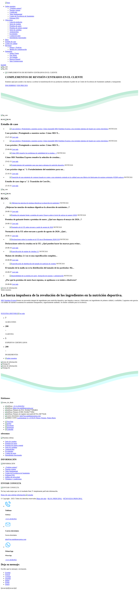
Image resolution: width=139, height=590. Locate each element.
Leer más (15, 137)
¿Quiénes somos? (16, 8)
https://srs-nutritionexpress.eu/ (23, 408)
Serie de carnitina (15, 30)
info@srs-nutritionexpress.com (30, 416)
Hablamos (8, 51)
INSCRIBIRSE (10, 85)
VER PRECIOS (22, 85)
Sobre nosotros (10, 6)
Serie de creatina (15, 24)
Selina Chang (14, 53)
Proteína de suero (15, 26)
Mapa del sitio (41, 499)
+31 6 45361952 (18, 406)
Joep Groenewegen (16, 61)
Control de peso (15, 36)
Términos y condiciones (13, 479)
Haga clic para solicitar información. (13, 495)
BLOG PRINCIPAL (55, 499)
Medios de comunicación (18, 49)
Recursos (8, 45)
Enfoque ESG (14, 18)
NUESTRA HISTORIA (9, 313)
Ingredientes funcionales (18, 38)
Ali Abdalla (13, 57)
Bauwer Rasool (15, 59)
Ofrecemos (9, 20)
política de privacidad (12, 477)
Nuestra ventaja (15, 10)
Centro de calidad (11, 43)
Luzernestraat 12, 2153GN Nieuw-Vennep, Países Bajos (36, 418)
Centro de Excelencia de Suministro (22, 16)
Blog (7, 40)
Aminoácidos (14, 32)
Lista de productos (16, 22)
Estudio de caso (10, 42)
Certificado (13, 12)
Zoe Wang (13, 55)
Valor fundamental (16, 14)
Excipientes (13, 34)
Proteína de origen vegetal (18, 28)
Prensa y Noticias (16, 47)
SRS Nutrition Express (9, 300)
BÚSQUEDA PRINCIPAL (72, 499)
